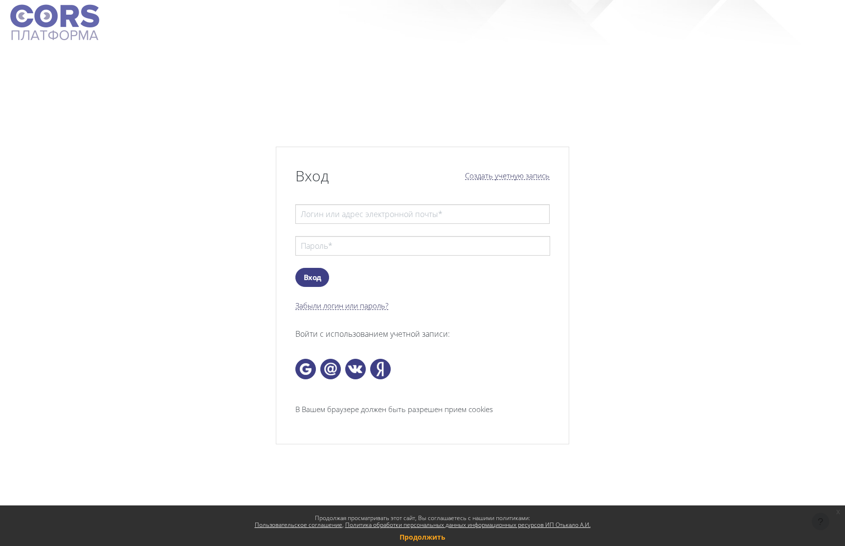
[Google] (305, 369)
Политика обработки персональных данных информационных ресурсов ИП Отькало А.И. (468, 525)
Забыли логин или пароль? (341, 306)
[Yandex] (380, 369)
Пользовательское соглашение (298, 525)
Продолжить (422, 537)
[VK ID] (355, 369)
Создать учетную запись (507, 176)
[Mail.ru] (330, 369)
